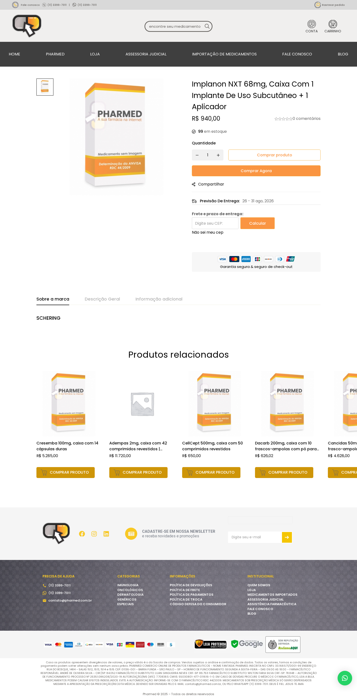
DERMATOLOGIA (130, 594)
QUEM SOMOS (258, 585)
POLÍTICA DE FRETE (185, 590)
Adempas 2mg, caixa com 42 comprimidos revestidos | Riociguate (138, 449)
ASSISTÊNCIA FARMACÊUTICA (271, 604)
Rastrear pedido (333, 5)
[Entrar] (311, 26)
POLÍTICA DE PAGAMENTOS (191, 594)
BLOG (251, 613)
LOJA (251, 590)
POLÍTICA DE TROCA (186, 599)
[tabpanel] (178, 321)
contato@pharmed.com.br (70, 600)
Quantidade (204, 143)
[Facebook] (82, 534)
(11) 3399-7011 (57, 5)
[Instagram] (94, 534)
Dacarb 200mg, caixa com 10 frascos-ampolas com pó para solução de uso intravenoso (286, 449)
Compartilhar (211, 184)
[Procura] (207, 26)
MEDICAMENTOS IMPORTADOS (272, 594)
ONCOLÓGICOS (130, 590)
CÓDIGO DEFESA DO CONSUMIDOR (198, 604)
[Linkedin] (106, 534)
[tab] (52, 299)
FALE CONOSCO (260, 609)
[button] (65, 472)
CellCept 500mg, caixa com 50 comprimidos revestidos (212, 446)
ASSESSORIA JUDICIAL (265, 599)
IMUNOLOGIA (127, 585)
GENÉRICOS (126, 599)
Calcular (257, 223)
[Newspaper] (131, 534)
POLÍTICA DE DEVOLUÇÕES (191, 585)
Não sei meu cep (207, 232)
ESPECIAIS (125, 604)
